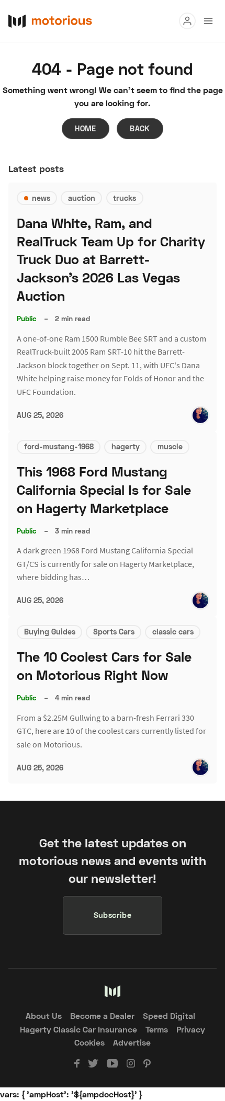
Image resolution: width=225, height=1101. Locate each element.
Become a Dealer (102, 1015)
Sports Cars (113, 631)
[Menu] (187, 21)
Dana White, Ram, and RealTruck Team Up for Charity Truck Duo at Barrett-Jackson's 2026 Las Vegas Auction (111, 259)
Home (85, 128)
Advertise (132, 1042)
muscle (170, 446)
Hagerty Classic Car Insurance (78, 1029)
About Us (44, 1015)
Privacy (190, 1029)
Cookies (89, 1042)
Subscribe (113, 915)
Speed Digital (169, 1015)
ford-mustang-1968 (59, 446)
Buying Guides (49, 631)
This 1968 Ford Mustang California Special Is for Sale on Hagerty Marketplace (104, 489)
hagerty (125, 446)
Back (140, 128)
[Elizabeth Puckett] (200, 415)
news (41, 198)
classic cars (173, 631)
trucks (124, 198)
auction (81, 198)
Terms (156, 1029)
